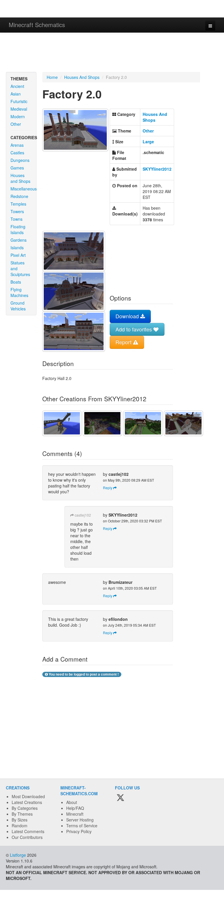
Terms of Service (81, 825)
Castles (17, 152)
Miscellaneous (23, 189)
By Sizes (19, 820)
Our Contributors (27, 837)
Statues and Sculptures (20, 268)
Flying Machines (19, 292)
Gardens (18, 240)
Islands (17, 247)
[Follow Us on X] (120, 798)
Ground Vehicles (18, 306)
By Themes (22, 814)
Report (124, 342)
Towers (17, 211)
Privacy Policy (79, 831)
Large (148, 141)
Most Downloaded (28, 796)
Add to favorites (134, 329)
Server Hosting (80, 820)
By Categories (25, 808)
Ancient (17, 86)
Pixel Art (18, 255)
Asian (15, 94)
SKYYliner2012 (157, 169)
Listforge (18, 855)
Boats (15, 282)
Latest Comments (28, 831)
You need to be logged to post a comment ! (83, 674)
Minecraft (74, 814)
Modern (17, 116)
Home (52, 77)
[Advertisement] (112, 53)
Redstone (19, 196)
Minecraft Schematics (37, 24)
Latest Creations (27, 802)
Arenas (17, 145)
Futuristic (18, 101)
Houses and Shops (20, 178)
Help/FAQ (75, 808)
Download (128, 316)
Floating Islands (17, 229)
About (71, 802)
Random (19, 825)
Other (15, 124)
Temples (18, 204)
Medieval (18, 109)
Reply (108, 487)
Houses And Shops (81, 77)
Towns (16, 219)
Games (17, 168)
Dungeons (19, 160)
